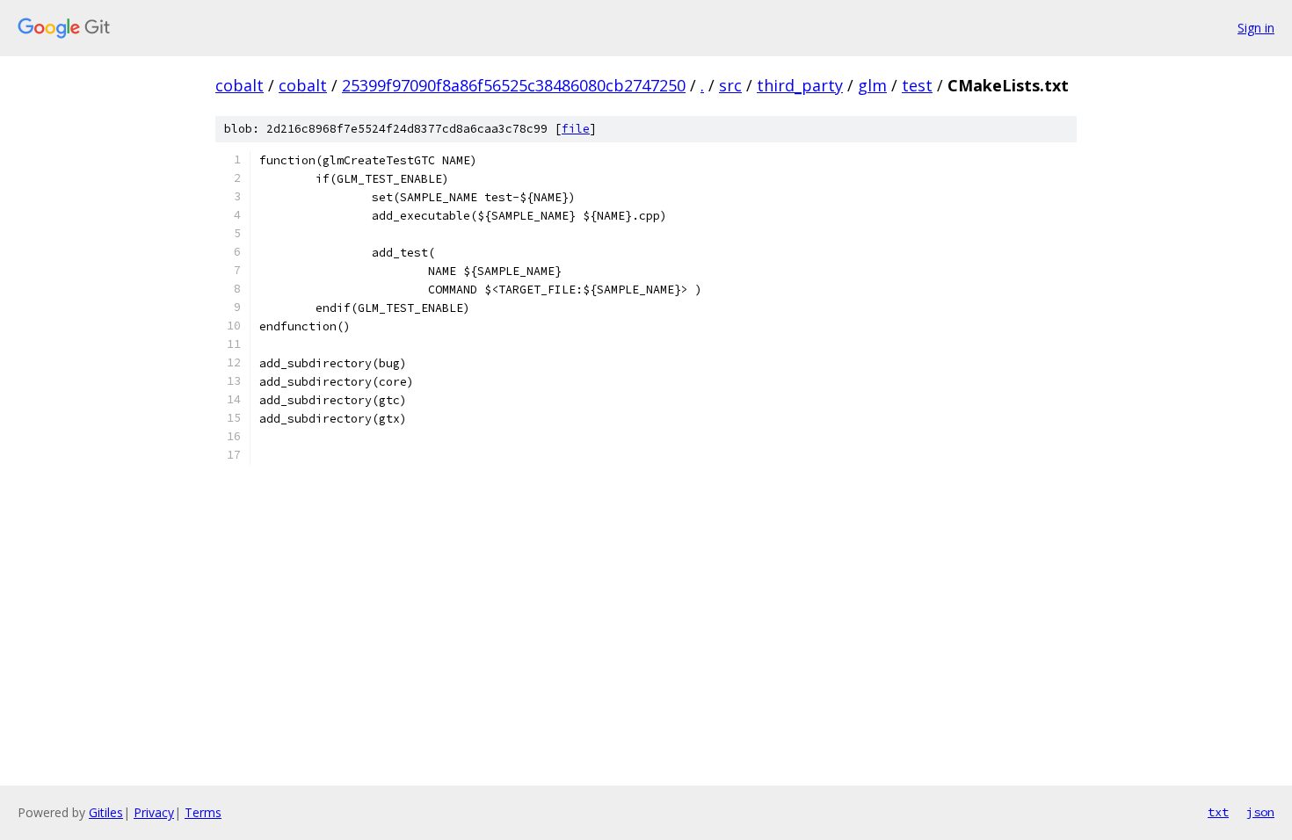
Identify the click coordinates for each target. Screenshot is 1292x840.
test (917, 85)
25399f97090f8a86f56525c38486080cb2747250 (514, 85)
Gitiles (106, 812)
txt (1218, 812)
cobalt (239, 85)
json (1260, 812)
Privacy (154, 812)
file (576, 128)
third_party (800, 85)
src (730, 85)
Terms (203, 812)
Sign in (1256, 27)
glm (872, 85)
